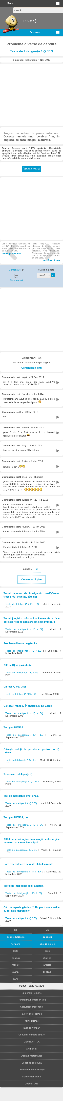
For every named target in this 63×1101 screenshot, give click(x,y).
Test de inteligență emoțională (21, 795)
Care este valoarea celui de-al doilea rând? (28, 864)
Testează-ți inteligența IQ (18, 774)
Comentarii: (15, 270)
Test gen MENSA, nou (16, 817)
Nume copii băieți (31, 1076)
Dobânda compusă (32, 1063)
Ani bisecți (31, 1048)
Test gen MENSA (13, 727)
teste (15, 951)
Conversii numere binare (31, 1034)
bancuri (16, 958)
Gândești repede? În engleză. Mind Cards (28, 705)
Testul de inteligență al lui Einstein (24, 885)
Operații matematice (31, 1056)
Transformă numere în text (31, 1000)
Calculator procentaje (31, 1007)
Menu (10, 3)
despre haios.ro (16, 937)
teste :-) (23, 21)
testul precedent (16, 249)
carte (15, 979)
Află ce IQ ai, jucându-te (17, 665)
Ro (15, 930)
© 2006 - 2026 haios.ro (31, 986)
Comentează (17, 280)
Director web (31, 1083)
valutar (15, 972)
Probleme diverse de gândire (20, 643)
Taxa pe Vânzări (31, 1028)
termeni (15, 944)
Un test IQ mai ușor (15, 686)
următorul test (46, 252)
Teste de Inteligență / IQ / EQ (31, 51)
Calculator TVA (31, 1041)
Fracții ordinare (32, 1021)
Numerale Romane (32, 993)
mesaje (16, 965)
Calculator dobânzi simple (31, 1069)
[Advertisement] (31, 95)
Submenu (35, 32)
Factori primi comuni (31, 1014)
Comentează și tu (31, 367)
